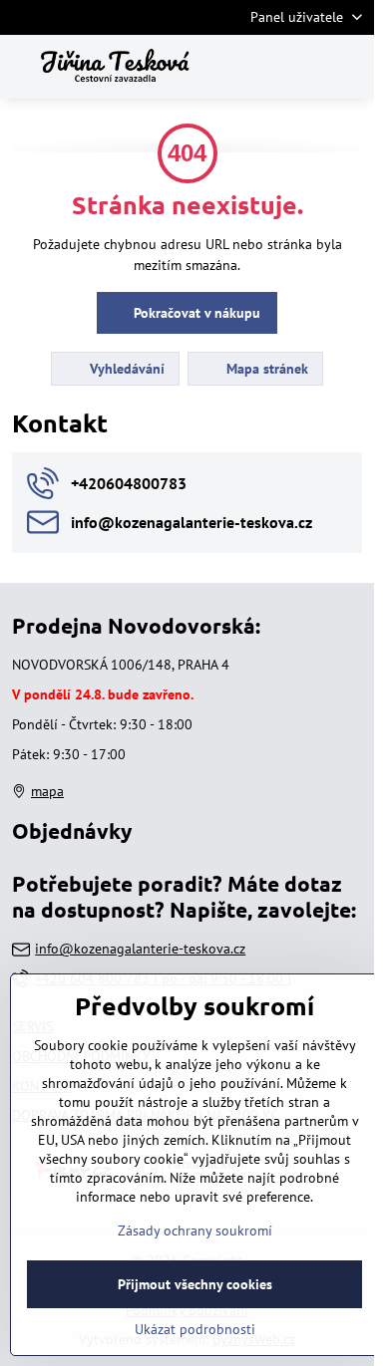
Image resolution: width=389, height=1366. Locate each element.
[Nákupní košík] (302, 67)
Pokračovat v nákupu (195, 313)
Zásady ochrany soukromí (195, 1230)
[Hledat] (254, 67)
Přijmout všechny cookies (195, 1284)
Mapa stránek (265, 369)
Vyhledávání (125, 369)
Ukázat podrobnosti (195, 1329)
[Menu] (350, 67)
